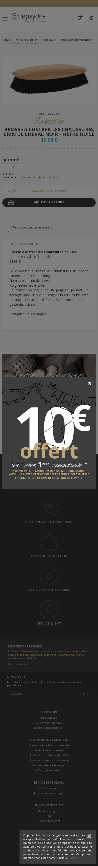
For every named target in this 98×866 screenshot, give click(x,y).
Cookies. (74, 858)
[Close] (89, 383)
